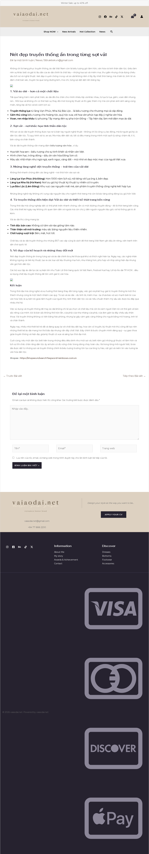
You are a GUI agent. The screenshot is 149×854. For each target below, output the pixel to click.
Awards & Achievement (66, 559)
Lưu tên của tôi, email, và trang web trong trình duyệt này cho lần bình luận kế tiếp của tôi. (61, 458)
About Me (59, 552)
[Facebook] (105, 16)
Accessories (108, 563)
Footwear (107, 559)
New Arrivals (69, 31)
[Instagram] (100, 16)
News (102, 31)
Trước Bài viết (12, 376)
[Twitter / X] (122, 16)
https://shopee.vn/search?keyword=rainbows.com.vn (48, 358)
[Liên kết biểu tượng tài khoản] (141, 16)
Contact (58, 563)
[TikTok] (116, 16)
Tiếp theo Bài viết (134, 376)
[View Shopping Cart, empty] (132, 16)
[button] (57, 31)
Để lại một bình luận (22, 60)
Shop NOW (50, 31)
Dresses (106, 552)
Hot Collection (87, 31)
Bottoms (106, 556)
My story (58, 556)
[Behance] (111, 16)
